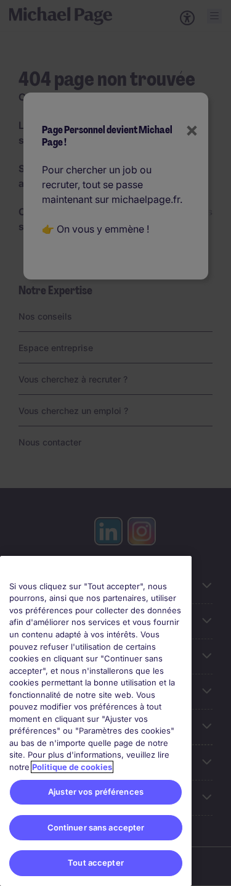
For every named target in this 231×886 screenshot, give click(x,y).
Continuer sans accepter (96, 827)
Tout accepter (96, 862)
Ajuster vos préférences (96, 792)
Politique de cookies (72, 767)
